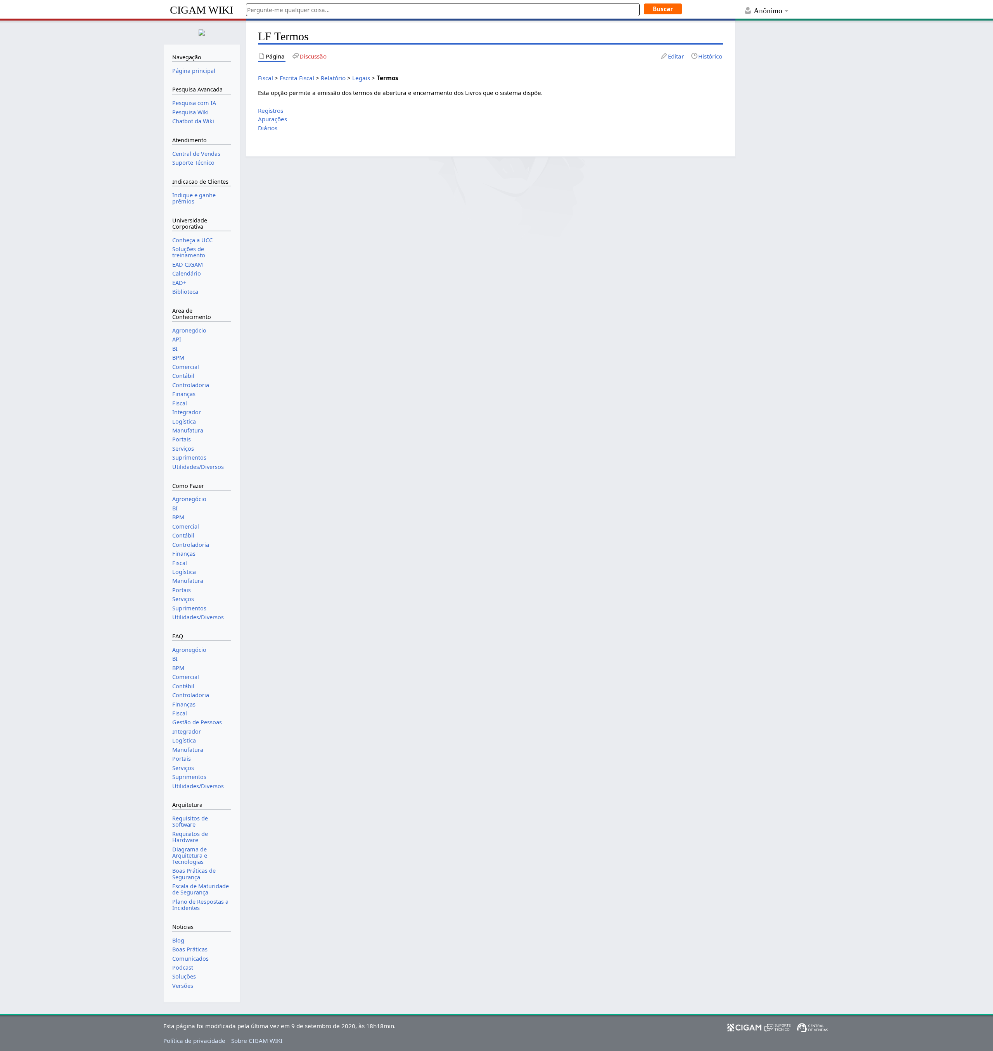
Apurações (272, 119)
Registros (270, 110)
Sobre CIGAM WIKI (256, 1040)
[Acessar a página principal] (201, 31)
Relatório (333, 78)
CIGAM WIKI (201, 10)
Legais (361, 78)
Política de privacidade (194, 1040)
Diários (267, 128)
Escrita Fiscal (297, 78)
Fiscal (265, 78)
